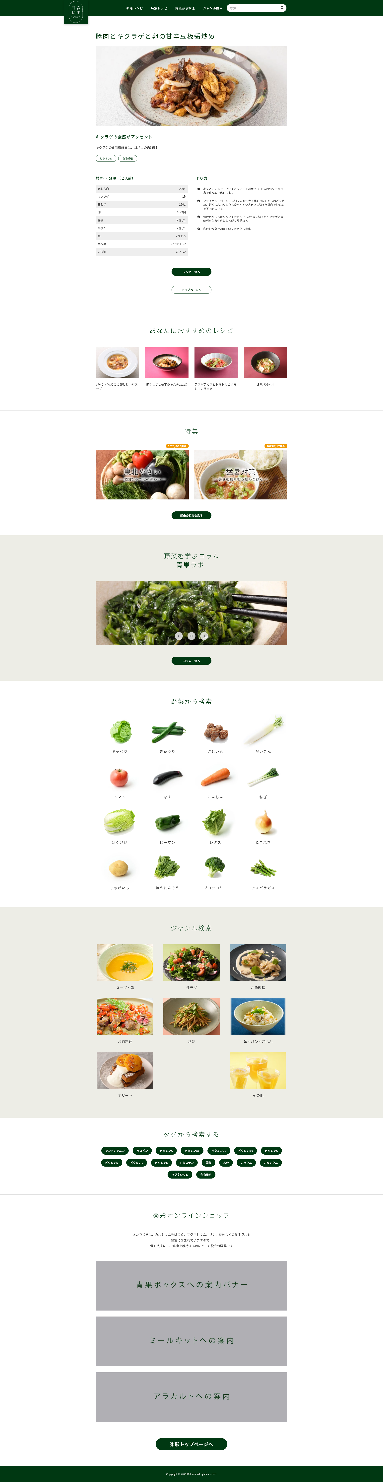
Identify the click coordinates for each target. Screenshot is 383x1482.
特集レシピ (159, 8)
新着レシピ (134, 8)
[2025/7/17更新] (240, 474)
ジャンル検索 (213, 8)
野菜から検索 (185, 8)
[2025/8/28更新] (142, 474)
